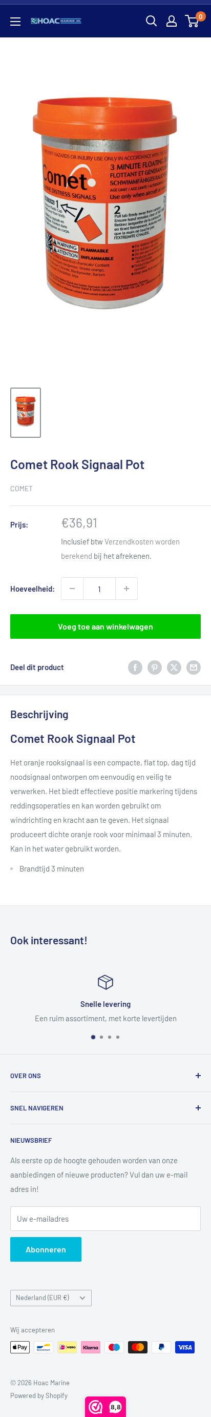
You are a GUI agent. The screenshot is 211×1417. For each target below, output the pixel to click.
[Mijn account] (171, 21)
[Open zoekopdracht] (151, 21)
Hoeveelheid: (32, 588)
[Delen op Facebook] (135, 667)
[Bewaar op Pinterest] (154, 667)
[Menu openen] (15, 21)
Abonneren (46, 1249)
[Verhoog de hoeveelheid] (126, 588)
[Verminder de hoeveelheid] (72, 588)
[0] (192, 21)
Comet (21, 488)
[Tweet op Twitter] (174, 667)
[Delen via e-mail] (193, 667)
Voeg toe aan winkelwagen (105, 626)
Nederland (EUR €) (42, 1297)
